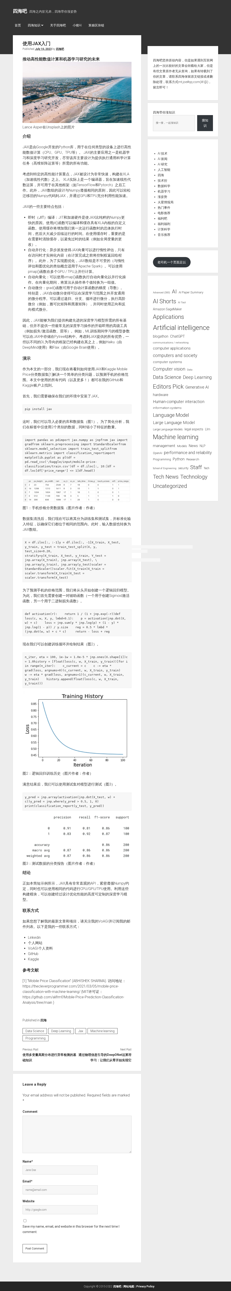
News (193, 446)
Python (179, 459)
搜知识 (205, 122)
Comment (30, 1111)
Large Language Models (168, 429)
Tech (206, 468)
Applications (168, 316)
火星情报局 (165, 202)
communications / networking (171, 342)
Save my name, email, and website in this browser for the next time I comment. (71, 1229)
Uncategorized (170, 486)
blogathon (160, 336)
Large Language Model (174, 422)
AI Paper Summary (191, 292)
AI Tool (182, 302)
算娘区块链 (96, 25)
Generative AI (197, 387)
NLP (203, 446)
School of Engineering (164, 468)
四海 (43, 1020)
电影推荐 (164, 213)
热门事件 (164, 207)
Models (182, 446)
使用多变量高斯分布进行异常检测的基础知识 (49, 1057)
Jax (80, 1031)
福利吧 (162, 218)
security (183, 468)
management (164, 445)
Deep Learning (61, 1031)
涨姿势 (162, 197)
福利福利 (164, 224)
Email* (27, 1181)
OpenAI (157, 453)
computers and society (175, 355)
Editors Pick (168, 386)
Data (189, 369)
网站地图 (128, 1286)
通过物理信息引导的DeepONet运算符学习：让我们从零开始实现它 (105, 1057)
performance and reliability (188, 452)
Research (192, 459)
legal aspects (194, 429)
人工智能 (164, 170)
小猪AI (77, 25)
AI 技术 (162, 153)
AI (174, 291)
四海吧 (20, 11)
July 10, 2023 (43, 49)
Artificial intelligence (181, 327)
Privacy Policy (145, 1286)
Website (29, 1201)
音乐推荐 (164, 234)
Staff (196, 467)
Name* (28, 1161)
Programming (35, 1038)
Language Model (171, 415)
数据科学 (164, 186)
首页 (18, 25)
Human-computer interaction (178, 401)
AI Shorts (164, 301)
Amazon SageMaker (167, 309)
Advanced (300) (161, 292)
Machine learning (102, 1031)
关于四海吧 (58, 25)
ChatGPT (177, 336)
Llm (207, 429)
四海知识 (34, 25)
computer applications (172, 348)
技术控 (162, 180)
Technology (194, 476)
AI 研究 (162, 164)
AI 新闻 (162, 159)
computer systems (167, 362)
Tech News (165, 477)
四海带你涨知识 (164, 112)
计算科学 (164, 229)
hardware (160, 394)
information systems (167, 408)
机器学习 (164, 191)
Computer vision (169, 369)
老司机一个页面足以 (171, 262)
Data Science (34, 1031)
